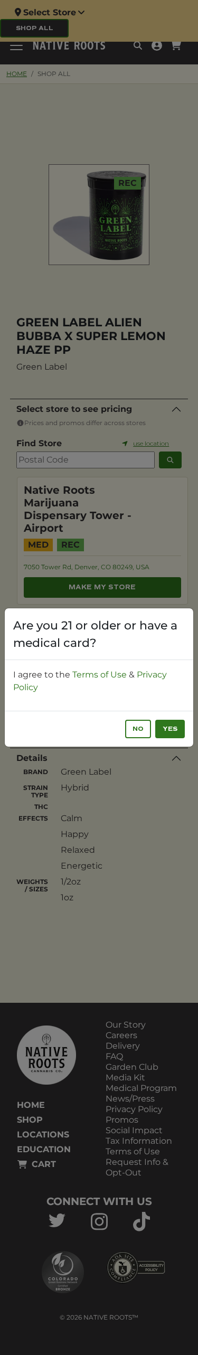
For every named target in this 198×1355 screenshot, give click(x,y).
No (138, 729)
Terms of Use (99, 675)
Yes (170, 729)
